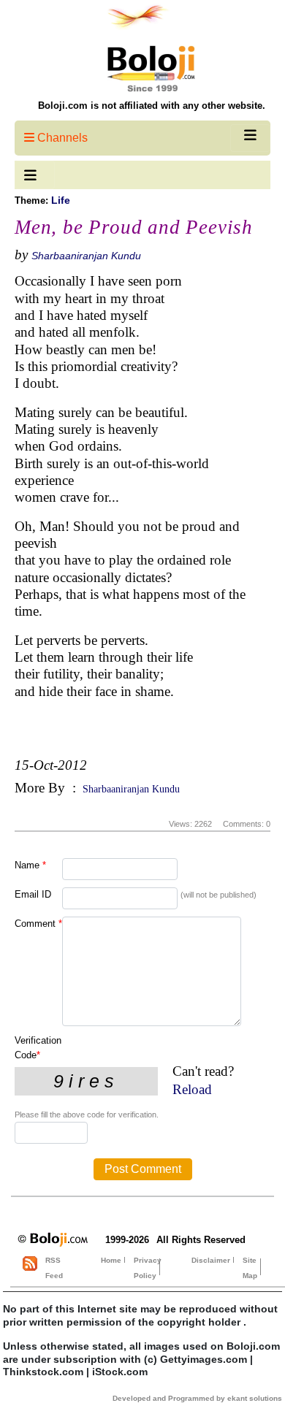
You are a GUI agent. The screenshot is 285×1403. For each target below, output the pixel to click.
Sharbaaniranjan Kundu (86, 255)
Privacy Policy (148, 1268)
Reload (192, 1089)
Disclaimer (210, 1260)
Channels (61, 137)
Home (111, 1260)
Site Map (250, 1268)
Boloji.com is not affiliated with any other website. (151, 105)
